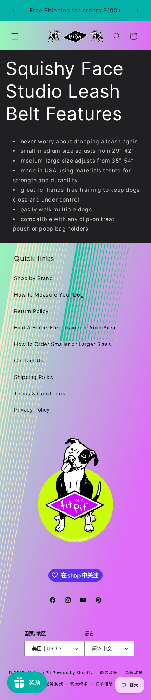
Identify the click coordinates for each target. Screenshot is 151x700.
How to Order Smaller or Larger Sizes (62, 344)
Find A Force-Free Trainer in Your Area (65, 328)
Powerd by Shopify (73, 672)
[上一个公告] (13, 10)
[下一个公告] (137, 10)
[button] (15, 36)
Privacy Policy (32, 410)
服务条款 (54, 683)
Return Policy (31, 311)
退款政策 (109, 672)
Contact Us (29, 361)
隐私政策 (134, 672)
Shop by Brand (33, 278)
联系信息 (104, 683)
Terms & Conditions (39, 393)
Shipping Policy (34, 377)
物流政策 (79, 683)
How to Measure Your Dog (49, 295)
